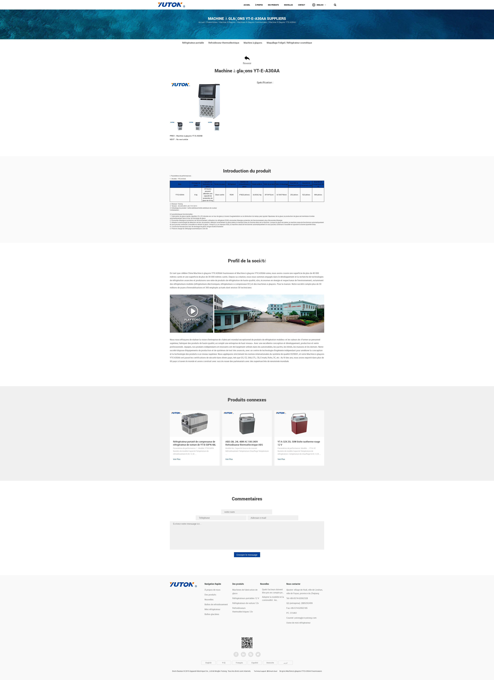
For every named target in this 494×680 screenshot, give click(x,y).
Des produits (273, 5)
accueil (202, 22)
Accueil (247, 5)
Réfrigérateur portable (193, 42)
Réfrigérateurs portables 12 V (245, 598)
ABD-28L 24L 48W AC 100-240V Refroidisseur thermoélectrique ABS (191, 443)
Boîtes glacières (212, 614)
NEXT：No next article (179, 139)
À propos (259, 5)
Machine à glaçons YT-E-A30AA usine (254, 273)
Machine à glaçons (227, 22)
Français (239, 662)
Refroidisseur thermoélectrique (223, 42)
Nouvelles (288, 5)
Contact (301, 5)
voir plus (176, 459)
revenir (247, 63)
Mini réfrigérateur (212, 609)
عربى (286, 662)
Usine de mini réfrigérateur (298, 622)
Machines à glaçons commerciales (252, 22)
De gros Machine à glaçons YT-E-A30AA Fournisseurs (300, 671)
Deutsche (270, 662)
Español (255, 662)
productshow (211, 22)
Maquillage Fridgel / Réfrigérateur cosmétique (289, 42)
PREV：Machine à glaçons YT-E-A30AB (186, 136)
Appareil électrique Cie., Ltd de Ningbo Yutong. (208, 671)
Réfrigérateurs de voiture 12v (245, 603)
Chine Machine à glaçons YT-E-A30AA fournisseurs (211, 273)
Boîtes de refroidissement (216, 604)
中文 (224, 662)
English (320, 5)
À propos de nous (212, 589)
